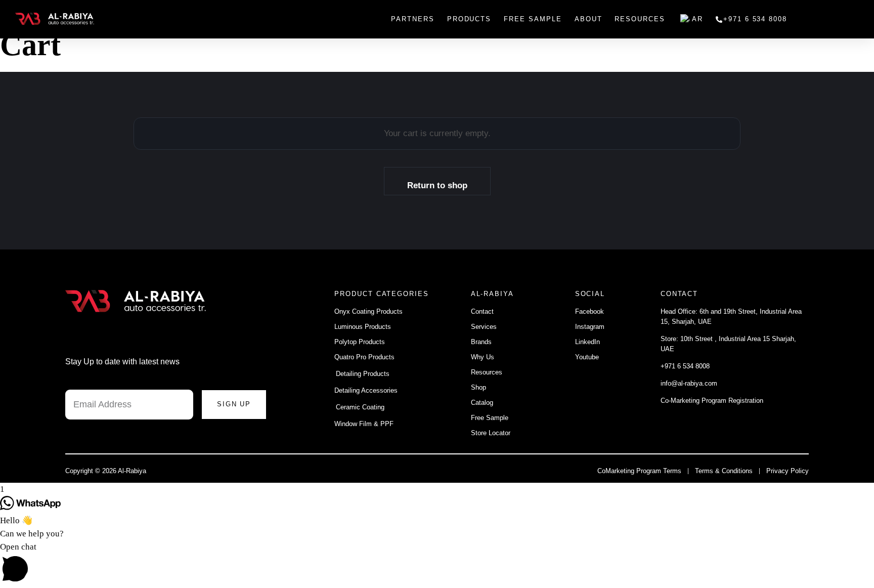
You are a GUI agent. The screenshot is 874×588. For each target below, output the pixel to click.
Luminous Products (362, 326)
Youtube (587, 357)
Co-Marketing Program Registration (712, 400)
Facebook (589, 311)
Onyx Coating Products (368, 311)
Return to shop (437, 185)
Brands (481, 342)
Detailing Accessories (366, 390)
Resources (640, 19)
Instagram (589, 326)
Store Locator (491, 433)
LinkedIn (587, 342)
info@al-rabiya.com (689, 383)
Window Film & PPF (364, 424)
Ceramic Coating (360, 407)
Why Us (482, 357)
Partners (412, 19)
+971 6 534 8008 (755, 19)
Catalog (482, 402)
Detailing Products (362, 373)
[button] (437, 564)
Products (469, 19)
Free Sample (532, 19)
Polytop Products (359, 342)
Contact (483, 311)
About (588, 19)
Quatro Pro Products (364, 357)
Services (484, 326)
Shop (478, 387)
